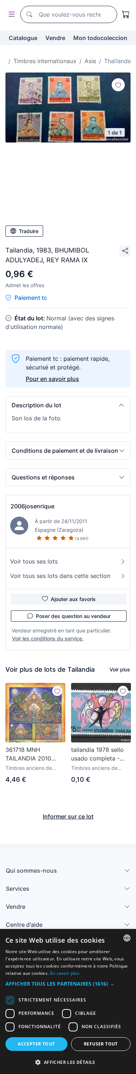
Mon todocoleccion (100, 37)
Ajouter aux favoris (73, 599)
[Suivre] (118, 84)
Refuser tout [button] (101, 1044)
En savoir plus (64, 973)
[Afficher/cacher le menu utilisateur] (10, 14)
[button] (68, 405)
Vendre (55, 37)
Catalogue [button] (23, 37)
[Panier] (125, 14)
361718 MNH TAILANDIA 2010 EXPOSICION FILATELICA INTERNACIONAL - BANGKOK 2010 (30, 754)
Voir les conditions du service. (47, 638)
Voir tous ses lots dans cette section (60, 575)
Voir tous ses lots (34, 561)
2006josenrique (32, 506)
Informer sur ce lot (68, 816)
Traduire (28, 231)
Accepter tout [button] (36, 1044)
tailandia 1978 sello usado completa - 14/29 (97, 754)
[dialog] (68, 1001)
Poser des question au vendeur (73, 616)
